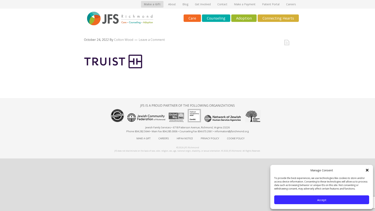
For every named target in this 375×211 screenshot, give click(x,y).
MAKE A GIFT (144, 138)
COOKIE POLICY (236, 138)
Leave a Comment (152, 40)
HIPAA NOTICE (185, 138)
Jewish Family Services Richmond (120, 18)
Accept (321, 200)
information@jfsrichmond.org (232, 131)
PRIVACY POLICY (210, 138)
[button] (367, 170)
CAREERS (163, 138)
